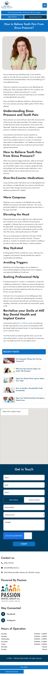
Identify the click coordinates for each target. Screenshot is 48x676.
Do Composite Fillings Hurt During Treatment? (28, 360)
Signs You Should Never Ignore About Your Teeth (30, 379)
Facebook (11, 614)
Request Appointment (35, 17)
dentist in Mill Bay (22, 323)
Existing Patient (34, 500)
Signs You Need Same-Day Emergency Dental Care (30, 399)
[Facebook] (3, 614)
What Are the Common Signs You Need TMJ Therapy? (28, 369)
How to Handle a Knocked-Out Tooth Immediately (29, 389)
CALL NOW (24, 667)
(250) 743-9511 (12, 17)
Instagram (11, 620)
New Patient (13, 500)
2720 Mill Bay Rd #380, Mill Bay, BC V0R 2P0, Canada (24, 13)
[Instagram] (3, 620)
